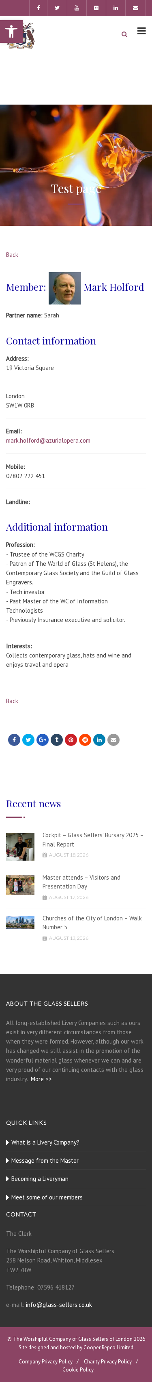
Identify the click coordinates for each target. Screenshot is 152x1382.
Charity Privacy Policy (108, 1361)
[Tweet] (28, 740)
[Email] (113, 740)
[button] (11, 31)
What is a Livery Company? (45, 1142)
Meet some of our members (47, 1197)
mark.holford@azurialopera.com (48, 440)
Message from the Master (45, 1160)
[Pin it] (71, 740)
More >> (41, 1079)
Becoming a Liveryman (40, 1178)
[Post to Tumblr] (57, 740)
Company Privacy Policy (46, 1361)
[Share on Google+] (42, 740)
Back (12, 254)
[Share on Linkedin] (85, 740)
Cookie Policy (78, 1369)
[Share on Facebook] (14, 740)
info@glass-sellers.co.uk (59, 1304)
